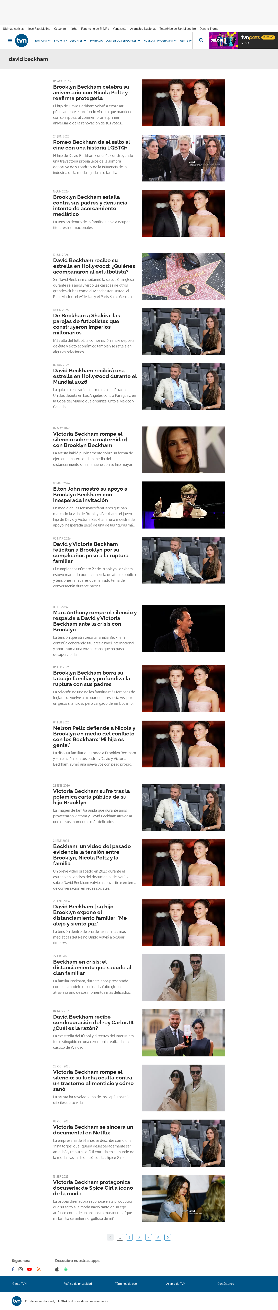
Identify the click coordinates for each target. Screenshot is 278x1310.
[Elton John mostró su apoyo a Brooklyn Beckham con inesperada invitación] (183, 504)
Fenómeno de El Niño (95, 28)
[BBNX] (17, 1301)
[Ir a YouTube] (30, 1269)
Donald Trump (209, 28)
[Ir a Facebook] (13, 1269)
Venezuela (119, 28)
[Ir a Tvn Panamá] (21, 40)
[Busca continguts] (200, 40)
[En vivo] (244, 35)
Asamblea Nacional (143, 28)
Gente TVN (187, 40)
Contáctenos (226, 1283)
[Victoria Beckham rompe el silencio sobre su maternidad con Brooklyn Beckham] (183, 449)
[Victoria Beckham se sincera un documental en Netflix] (183, 1143)
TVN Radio (96, 40)
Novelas (149, 40)
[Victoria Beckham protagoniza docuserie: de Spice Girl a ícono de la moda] (183, 1198)
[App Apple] (57, 1269)
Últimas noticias (13, 28)
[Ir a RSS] (39, 1269)
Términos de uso (126, 1283)
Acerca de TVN (175, 1283)
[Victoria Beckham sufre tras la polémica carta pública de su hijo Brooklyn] (183, 807)
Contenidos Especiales (121, 40)
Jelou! (245, 43)
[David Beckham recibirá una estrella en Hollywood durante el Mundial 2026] (183, 386)
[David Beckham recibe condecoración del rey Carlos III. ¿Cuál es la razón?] (183, 1032)
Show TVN (60, 40)
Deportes (76, 40)
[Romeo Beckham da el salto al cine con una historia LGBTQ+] (183, 158)
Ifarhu (73, 28)
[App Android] (66, 1269)
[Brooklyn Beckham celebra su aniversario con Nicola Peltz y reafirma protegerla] (183, 102)
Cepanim (60, 28)
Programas (165, 40)
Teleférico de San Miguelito (178, 28)
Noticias (41, 40)
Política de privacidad (78, 1283)
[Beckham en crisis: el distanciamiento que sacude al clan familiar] (183, 977)
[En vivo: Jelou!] (223, 40)
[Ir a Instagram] (21, 1269)
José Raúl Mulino (39, 28)
